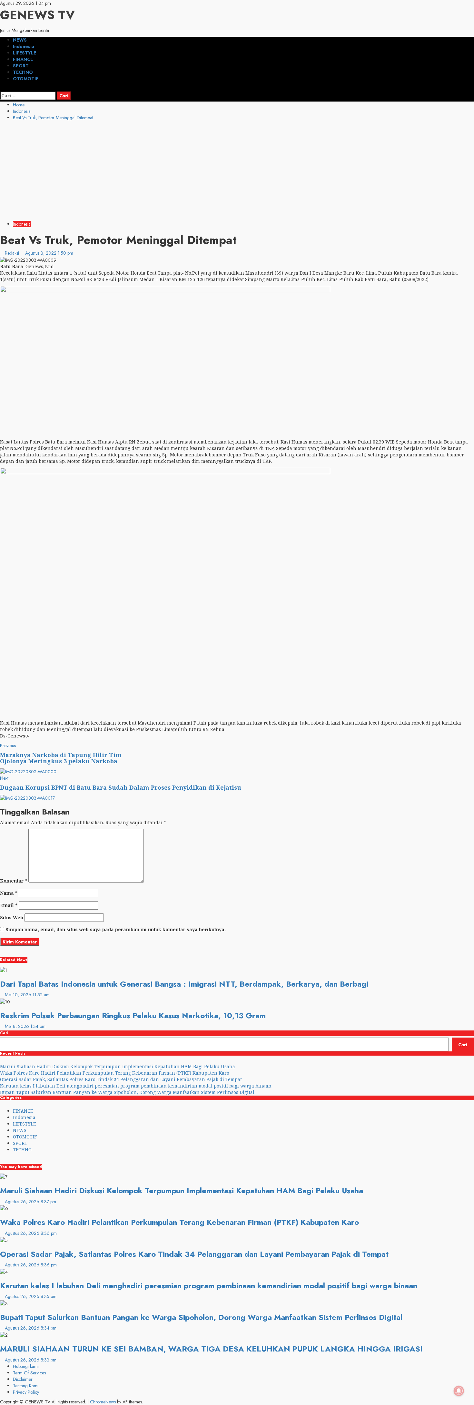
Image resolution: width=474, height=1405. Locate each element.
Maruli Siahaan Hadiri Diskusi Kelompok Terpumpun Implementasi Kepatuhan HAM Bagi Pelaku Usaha (117, 1066)
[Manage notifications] (459, 1391)
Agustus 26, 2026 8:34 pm (30, 1328)
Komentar (13, 881)
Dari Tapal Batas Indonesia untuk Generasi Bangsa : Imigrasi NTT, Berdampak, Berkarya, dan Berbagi (184, 984)
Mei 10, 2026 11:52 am (27, 994)
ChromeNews (103, 1402)
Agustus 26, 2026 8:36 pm (31, 1233)
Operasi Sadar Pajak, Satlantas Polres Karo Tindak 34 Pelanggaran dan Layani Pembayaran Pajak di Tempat (121, 1079)
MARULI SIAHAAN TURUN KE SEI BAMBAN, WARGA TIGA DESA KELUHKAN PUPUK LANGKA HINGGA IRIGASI (211, 1348)
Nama (8, 893)
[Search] (2, 88)
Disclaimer (23, 1379)
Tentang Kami (25, 1385)
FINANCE (23, 59)
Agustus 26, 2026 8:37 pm (30, 1201)
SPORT (21, 66)
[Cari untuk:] (27, 96)
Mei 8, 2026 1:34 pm (25, 1026)
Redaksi (12, 253)
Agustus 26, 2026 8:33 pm (30, 1360)
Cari (4, 1033)
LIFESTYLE (24, 53)
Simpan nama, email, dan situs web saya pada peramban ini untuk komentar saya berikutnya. (115, 929)
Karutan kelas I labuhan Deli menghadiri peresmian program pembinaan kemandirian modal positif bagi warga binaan (136, 1086)
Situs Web (11, 917)
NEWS (20, 40)
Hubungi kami (26, 1366)
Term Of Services (29, 1373)
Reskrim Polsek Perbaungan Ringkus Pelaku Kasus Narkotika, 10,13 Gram (133, 1015)
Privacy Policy (26, 1392)
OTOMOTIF (25, 78)
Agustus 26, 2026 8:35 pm (30, 1296)
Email (8, 905)
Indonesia (23, 46)
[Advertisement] (237, 172)
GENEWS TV (37, 15)
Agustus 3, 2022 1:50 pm (49, 253)
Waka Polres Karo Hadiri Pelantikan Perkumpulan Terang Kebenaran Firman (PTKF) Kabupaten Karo (114, 1073)
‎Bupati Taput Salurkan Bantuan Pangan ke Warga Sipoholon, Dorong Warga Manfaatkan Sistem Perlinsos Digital (127, 1092)
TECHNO (23, 72)
